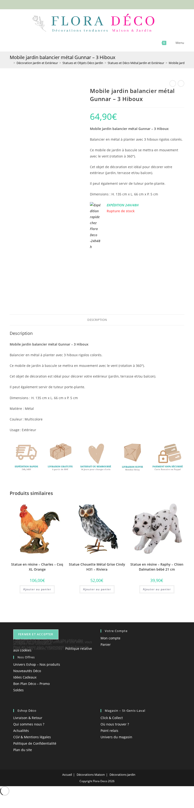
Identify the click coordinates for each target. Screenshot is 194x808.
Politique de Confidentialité (34, 743)
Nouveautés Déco (27, 671)
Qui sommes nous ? (28, 724)
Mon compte (110, 638)
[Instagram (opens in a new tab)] (100, 4)
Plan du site (22, 750)
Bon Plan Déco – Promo (31, 683)
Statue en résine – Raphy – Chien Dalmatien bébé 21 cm (156, 567)
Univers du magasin (116, 737)
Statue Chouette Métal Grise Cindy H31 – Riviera (97, 567)
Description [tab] (97, 320)
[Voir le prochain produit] (181, 83)
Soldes (18, 690)
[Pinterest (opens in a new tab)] (95, 4)
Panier (106, 644)
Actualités (21, 730)
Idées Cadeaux (24, 677)
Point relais (109, 730)
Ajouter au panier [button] (37, 589)
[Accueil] (11, 63)
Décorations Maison (91, 774)
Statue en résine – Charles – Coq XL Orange (37, 567)
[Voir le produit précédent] (172, 83)
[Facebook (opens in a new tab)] (89, 4)
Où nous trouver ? (115, 724)
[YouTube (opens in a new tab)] (105, 4)
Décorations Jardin (122, 774)
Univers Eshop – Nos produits (36, 664)
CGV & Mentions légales (32, 737)
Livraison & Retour (27, 718)
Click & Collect (112, 718)
